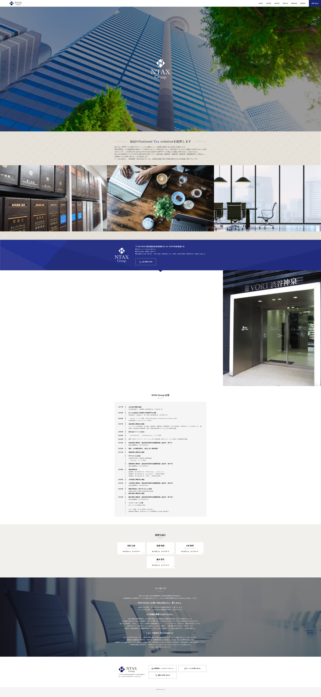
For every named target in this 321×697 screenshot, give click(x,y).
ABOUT (261, 3)
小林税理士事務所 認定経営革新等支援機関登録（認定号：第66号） (151, 483)
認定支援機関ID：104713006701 (138, 466)
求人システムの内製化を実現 (137, 505)
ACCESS (268, 3)
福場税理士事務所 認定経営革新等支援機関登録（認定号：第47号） (151, 463)
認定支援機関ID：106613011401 (138, 485)
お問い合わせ (314, 3)
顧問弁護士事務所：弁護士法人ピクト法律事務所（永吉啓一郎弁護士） (149, 511)
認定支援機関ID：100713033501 (138, 445)
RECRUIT (303, 3)
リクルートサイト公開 (136, 503)
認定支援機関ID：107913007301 (138, 499)
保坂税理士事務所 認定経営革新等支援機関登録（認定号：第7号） (151, 442)
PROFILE (285, 3)
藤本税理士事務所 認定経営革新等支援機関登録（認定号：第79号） (151, 497)
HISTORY (276, 3)
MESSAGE (294, 3)
